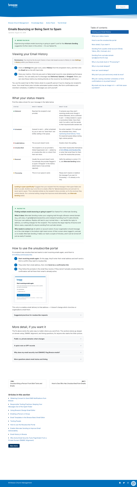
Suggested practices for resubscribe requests (31, 315)
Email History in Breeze (18, 434)
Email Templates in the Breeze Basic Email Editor (27, 417)
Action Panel (50, 23)
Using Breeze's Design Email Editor (22, 410)
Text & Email (62, 23)
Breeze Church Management (18, 23)
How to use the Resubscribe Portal (22, 425)
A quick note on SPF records (24, 346)
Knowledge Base (37, 23)
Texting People (15, 421)
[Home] (13, 6)
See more (14, 446)
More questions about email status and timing (30, 359)
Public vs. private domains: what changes (29, 339)
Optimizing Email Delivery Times (69, 134)
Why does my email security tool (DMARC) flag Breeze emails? (37, 352)
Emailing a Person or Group (20, 414)
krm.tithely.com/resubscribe (71, 150)
